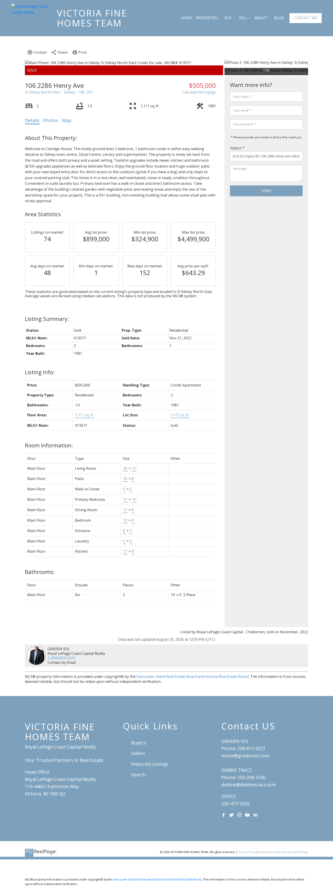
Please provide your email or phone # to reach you (267, 137)
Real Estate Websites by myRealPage (283, 852)
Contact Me (305, 18)
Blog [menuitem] (279, 17)
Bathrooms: (40, 572)
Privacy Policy (247, 852)
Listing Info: (40, 372)
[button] (306, 18)
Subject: (236, 148)
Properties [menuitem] (206, 17)
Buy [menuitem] (228, 17)
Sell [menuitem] (243, 17)
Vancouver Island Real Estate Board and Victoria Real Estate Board (192, 676)
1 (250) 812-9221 (61, 657)
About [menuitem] (260, 17)
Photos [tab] (50, 120)
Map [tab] (66, 120)
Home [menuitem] (186, 17)
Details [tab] (32, 120)
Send (266, 190)
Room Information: (49, 445)
